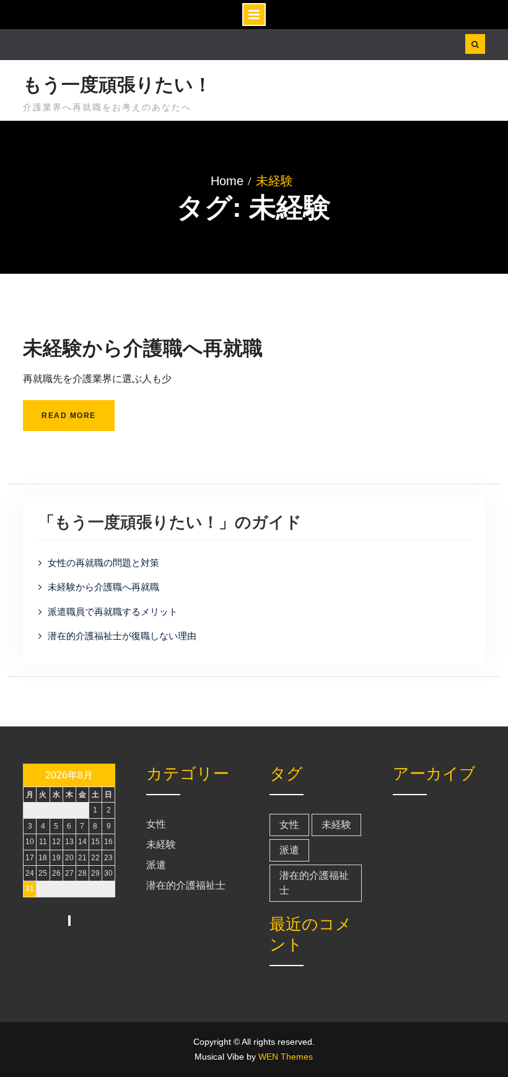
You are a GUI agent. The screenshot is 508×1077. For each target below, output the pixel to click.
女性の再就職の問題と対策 (103, 562)
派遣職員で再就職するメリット (113, 611)
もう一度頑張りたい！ (117, 84)
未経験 (161, 844)
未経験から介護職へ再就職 (143, 348)
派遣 (156, 865)
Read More (69, 415)
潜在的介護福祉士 (186, 885)
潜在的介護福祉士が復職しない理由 (122, 635)
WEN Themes (285, 1057)
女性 (156, 824)
